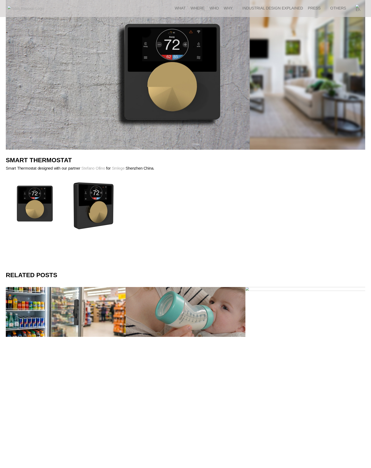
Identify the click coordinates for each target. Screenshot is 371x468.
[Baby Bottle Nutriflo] (185, 312)
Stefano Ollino (93, 168)
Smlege (118, 168)
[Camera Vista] (66, 312)
